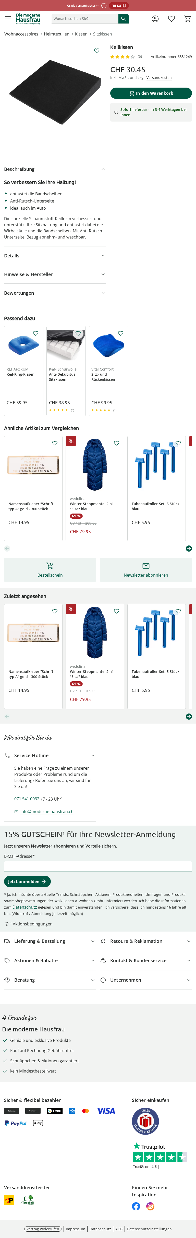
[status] (84, 18)
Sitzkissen (102, 34)
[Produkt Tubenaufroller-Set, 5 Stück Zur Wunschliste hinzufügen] (178, 443)
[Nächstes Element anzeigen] (189, 548)
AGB (118, 1229)
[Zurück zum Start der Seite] (191, 1202)
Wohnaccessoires (21, 34)
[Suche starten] (123, 18)
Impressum (75, 1229)
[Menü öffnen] (8, 19)
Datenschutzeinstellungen (149, 1229)
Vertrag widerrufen (43, 1229)
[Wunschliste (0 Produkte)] (171, 19)
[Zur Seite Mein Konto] (155, 19)
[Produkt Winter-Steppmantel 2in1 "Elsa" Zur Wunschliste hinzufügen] (116, 443)
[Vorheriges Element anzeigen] (7, 548)
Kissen (81, 34)
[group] (55, 92)
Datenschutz (25, 907)
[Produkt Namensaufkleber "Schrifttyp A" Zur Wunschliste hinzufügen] (55, 443)
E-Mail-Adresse (18, 856)
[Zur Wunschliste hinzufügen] (96, 50)
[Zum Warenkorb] (188, 19)
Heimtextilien (56, 34)
